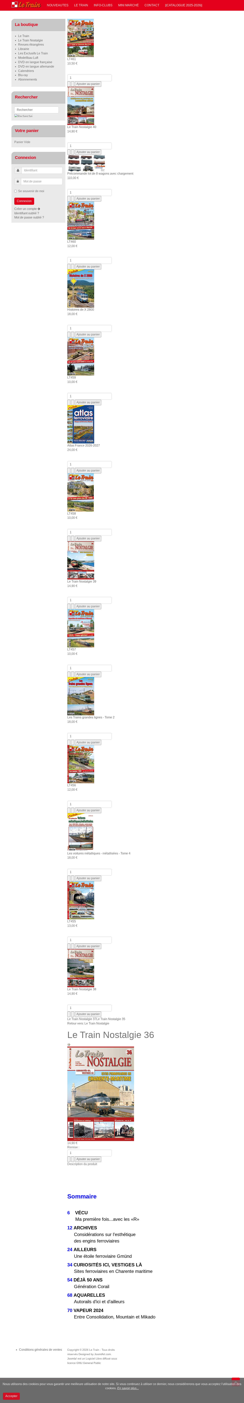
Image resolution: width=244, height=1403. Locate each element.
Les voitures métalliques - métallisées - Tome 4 (98, 853)
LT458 (71, 513)
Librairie (23, 49)
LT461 (71, 59)
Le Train (81, 5)
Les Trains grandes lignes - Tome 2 (91, 717)
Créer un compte (26, 208)
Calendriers (26, 71)
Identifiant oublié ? (26, 213)
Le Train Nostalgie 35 (110, 1019)
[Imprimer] (68, 1044)
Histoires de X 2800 (80, 309)
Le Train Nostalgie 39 (81, 581)
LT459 (71, 377)
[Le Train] (26, 4)
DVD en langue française (35, 62)
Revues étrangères (31, 44)
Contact (151, 5)
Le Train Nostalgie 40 (81, 127)
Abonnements (27, 79)
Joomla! (72, 1358)
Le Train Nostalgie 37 (81, 1019)
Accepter (11, 1396)
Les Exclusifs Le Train (33, 53)
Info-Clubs (103, 5)
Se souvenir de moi (31, 191)
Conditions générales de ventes (40, 1349)
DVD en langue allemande (36, 66)
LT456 (71, 785)
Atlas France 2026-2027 (83, 445)
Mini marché (128, 5)
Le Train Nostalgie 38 (81, 989)
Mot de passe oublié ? (29, 217)
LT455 (71, 921)
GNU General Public (88, 1363)
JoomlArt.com (102, 1354)
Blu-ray (23, 75)
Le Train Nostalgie (30, 40)
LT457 (71, 649)
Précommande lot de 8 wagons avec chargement (100, 173)
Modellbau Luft (28, 57)
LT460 (71, 241)
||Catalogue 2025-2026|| (183, 5)
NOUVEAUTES (57, 5)
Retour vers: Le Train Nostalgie (88, 1023)
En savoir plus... (128, 1388)
